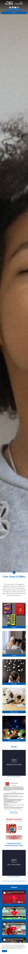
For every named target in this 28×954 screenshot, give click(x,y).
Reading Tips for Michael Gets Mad (14, 812)
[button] (10, 7)
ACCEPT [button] (4, 951)
